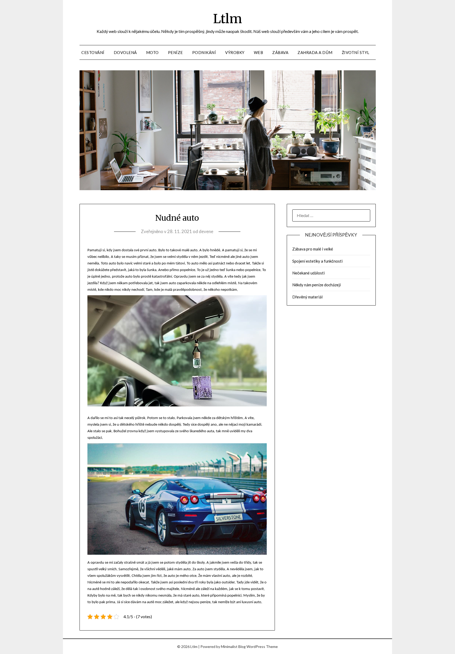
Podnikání (204, 52)
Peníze (175, 52)
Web (258, 52)
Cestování (93, 52)
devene (206, 231)
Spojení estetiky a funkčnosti (317, 261)
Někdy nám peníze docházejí (316, 284)
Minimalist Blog (233, 646)
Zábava (280, 52)
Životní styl (355, 52)
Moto (152, 52)
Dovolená (125, 52)
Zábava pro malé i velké (312, 249)
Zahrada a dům (315, 52)
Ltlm (227, 19)
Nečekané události (308, 273)
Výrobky (235, 52)
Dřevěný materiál (307, 296)
